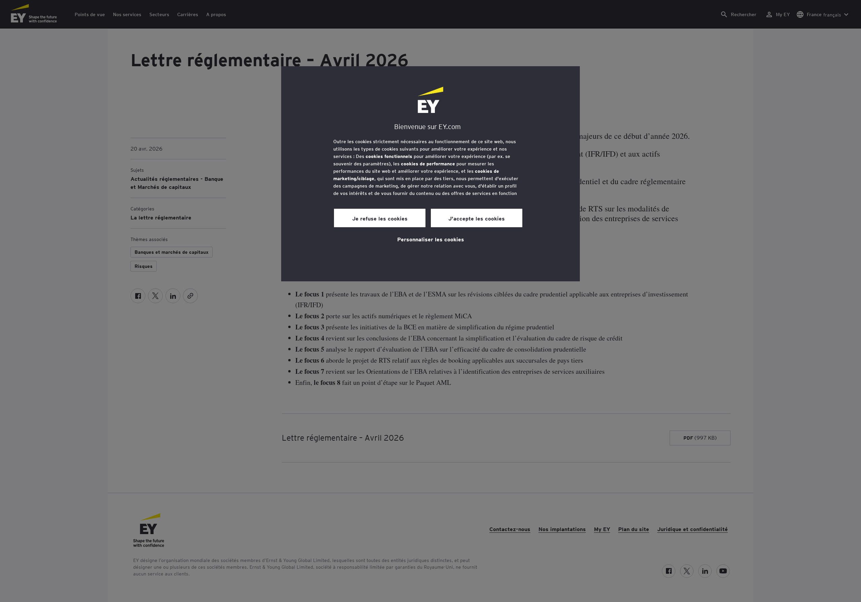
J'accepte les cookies (476, 218)
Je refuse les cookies (380, 218)
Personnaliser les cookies (430, 239)
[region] (430, 173)
